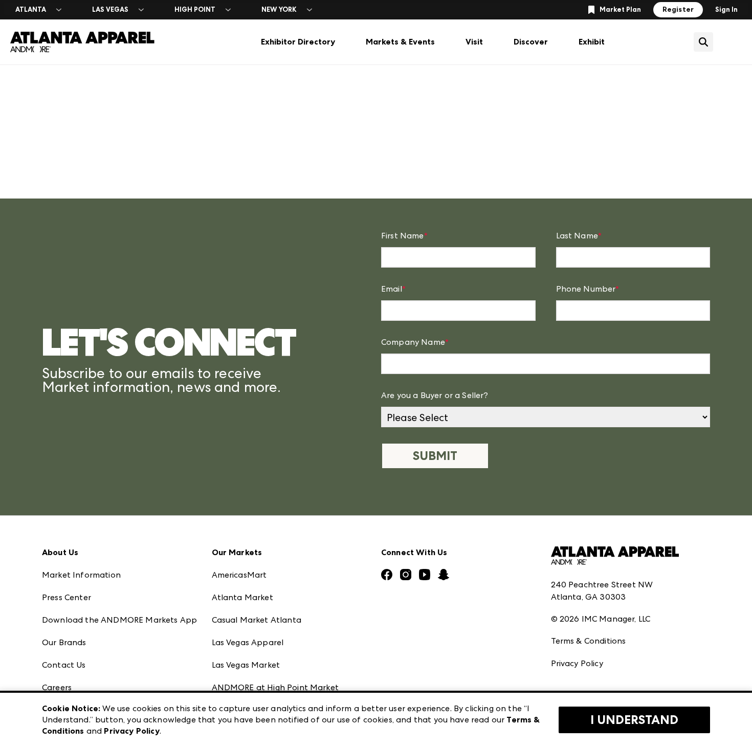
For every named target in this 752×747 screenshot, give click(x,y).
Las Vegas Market (246, 665)
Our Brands (64, 642)
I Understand (634, 720)
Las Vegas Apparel (248, 642)
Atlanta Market (242, 597)
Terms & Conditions (588, 641)
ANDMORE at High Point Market (275, 687)
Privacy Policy (577, 663)
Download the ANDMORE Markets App (119, 620)
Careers (57, 687)
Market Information (81, 575)
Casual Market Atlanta (256, 620)
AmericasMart (239, 575)
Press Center (66, 597)
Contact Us (64, 665)
